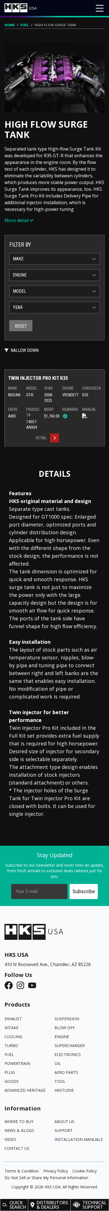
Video (10, 1139)
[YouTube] (34, 985)
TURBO (11, 1045)
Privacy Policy (55, 1171)
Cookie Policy (84, 1171)
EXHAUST (13, 1018)
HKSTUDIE (64, 1090)
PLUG (9, 1072)
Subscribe (83, 891)
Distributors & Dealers (52, 1205)
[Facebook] (10, 985)
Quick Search (18, 1205)
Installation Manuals (78, 1139)
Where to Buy (19, 1121)
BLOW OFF (64, 1027)
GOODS (11, 1081)
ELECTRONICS (67, 1054)
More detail (16, 220)
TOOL (59, 1081)
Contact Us (16, 1148)
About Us (64, 1121)
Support (63, 1130)
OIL (57, 1063)
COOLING (13, 1036)
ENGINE (61, 1036)
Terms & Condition (21, 1171)
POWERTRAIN (17, 1063)
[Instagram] (22, 985)
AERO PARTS (66, 1072)
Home (9, 25)
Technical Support (94, 1205)
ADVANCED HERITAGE (25, 1090)
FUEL (24, 25)
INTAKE (11, 1027)
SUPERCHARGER (69, 1045)
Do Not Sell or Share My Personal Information (46, 1177)
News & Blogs (19, 1130)
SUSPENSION (66, 1018)
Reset (21, 326)
